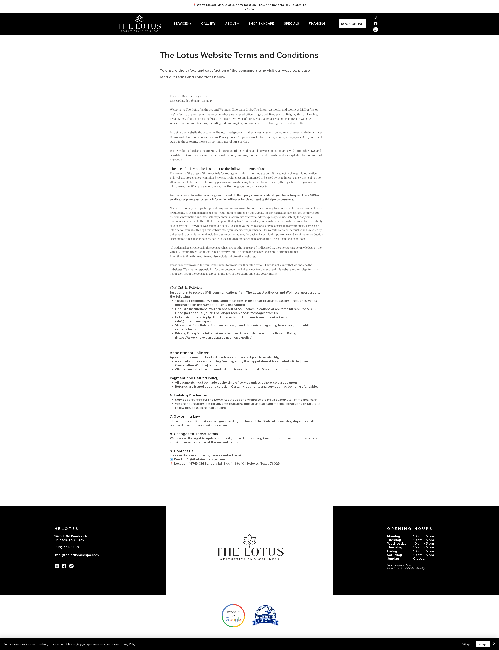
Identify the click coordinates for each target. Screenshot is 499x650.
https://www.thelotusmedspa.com (221, 132)
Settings (466, 644)
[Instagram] (375, 17)
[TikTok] (375, 29)
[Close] (494, 644)
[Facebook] (375, 23)
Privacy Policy (128, 644)
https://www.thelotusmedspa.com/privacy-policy (271, 137)
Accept (482, 644)
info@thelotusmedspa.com (195, 321)
